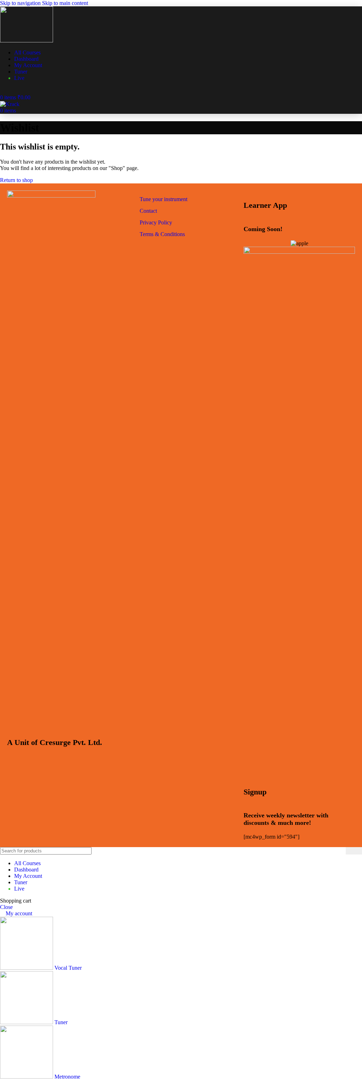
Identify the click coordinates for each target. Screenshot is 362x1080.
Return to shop (16, 180)
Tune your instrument (163, 199)
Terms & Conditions (162, 234)
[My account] (2, 90)
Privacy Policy (156, 222)
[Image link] (51, 196)
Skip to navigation (21, 3)
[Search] (354, 851)
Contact (148, 211)
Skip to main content (65, 3)
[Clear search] (340, 851)
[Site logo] (26, 40)
